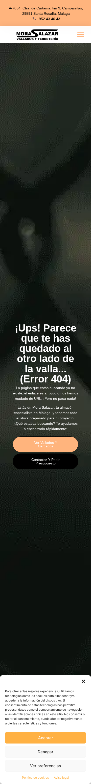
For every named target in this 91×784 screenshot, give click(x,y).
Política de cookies (35, 777)
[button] (83, 681)
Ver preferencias (45, 765)
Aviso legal (61, 777)
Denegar (45, 751)
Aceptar (45, 737)
